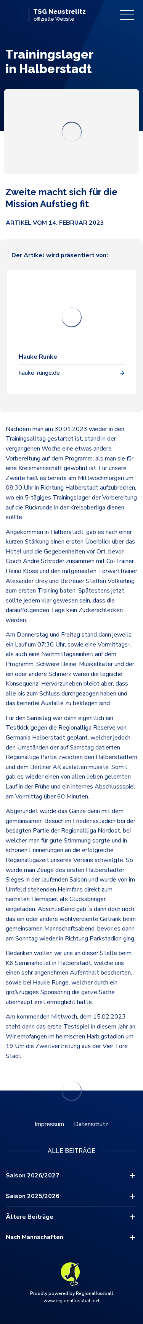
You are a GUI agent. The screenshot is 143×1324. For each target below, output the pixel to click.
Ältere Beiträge (29, 1217)
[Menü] (127, 14)
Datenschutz (91, 1124)
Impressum (49, 1124)
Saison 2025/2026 (32, 1196)
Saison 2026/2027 (32, 1175)
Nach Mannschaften (34, 1237)
